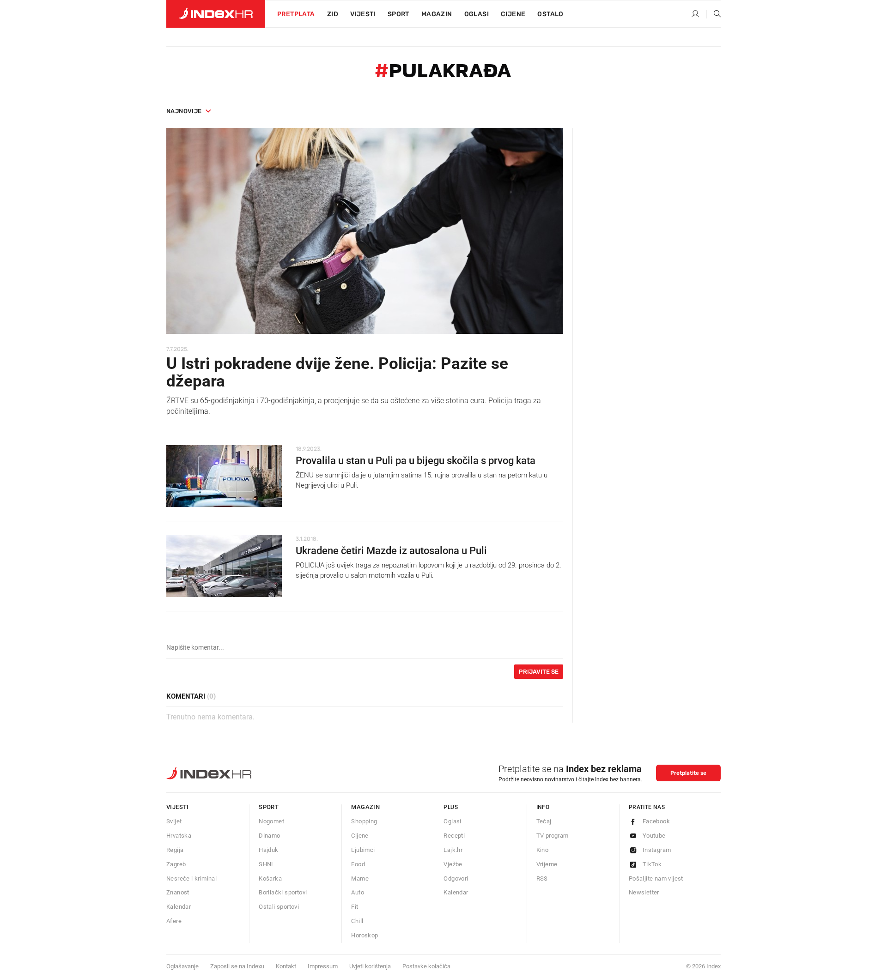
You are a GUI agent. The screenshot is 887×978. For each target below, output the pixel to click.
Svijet (174, 821)
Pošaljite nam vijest (656, 878)
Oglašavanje (182, 966)
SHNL (267, 864)
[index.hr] (215, 14)
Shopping (364, 821)
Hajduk (268, 849)
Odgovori (456, 878)
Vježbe (453, 864)
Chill (357, 921)
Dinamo (269, 835)
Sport (398, 14)
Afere (174, 921)
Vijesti (363, 14)
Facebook (656, 821)
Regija (174, 849)
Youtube (654, 835)
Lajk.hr (453, 849)
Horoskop (364, 935)
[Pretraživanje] (714, 14)
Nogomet (271, 821)
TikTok (652, 864)
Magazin (365, 806)
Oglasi (476, 14)
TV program (552, 835)
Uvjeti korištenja (370, 966)
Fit (354, 906)
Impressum (323, 966)
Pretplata (296, 14)
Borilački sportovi (283, 892)
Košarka (270, 878)
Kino (542, 849)
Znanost (177, 892)
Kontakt (286, 966)
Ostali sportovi (279, 906)
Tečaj (544, 821)
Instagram (657, 849)
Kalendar (178, 906)
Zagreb (176, 864)
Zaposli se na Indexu (237, 966)
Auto (357, 892)
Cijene (513, 14)
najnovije (184, 111)
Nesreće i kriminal (191, 878)
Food (358, 864)
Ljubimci (363, 849)
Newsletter (644, 892)
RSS (542, 878)
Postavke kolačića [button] (426, 966)
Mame (360, 878)
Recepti (454, 835)
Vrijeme (547, 864)
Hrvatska (178, 835)
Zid (332, 14)
